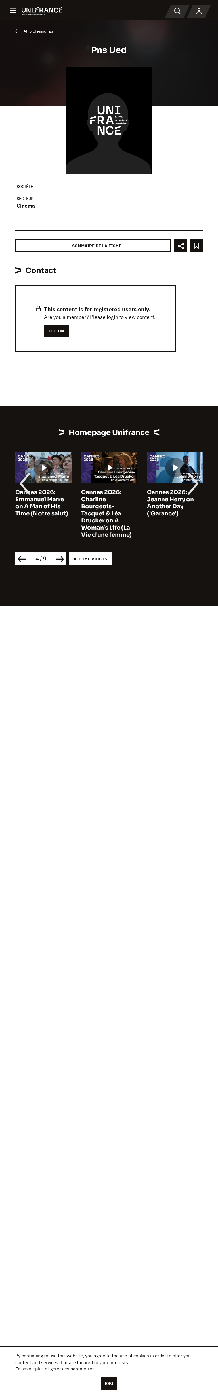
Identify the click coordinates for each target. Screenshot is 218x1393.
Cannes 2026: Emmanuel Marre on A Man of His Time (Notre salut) (41, 503)
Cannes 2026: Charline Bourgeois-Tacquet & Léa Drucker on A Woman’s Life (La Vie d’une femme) (106, 513)
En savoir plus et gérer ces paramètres (55, 1368)
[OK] (109, 1383)
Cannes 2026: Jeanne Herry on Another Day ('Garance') (170, 503)
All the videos (90, 559)
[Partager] (180, 245)
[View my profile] (199, 11)
